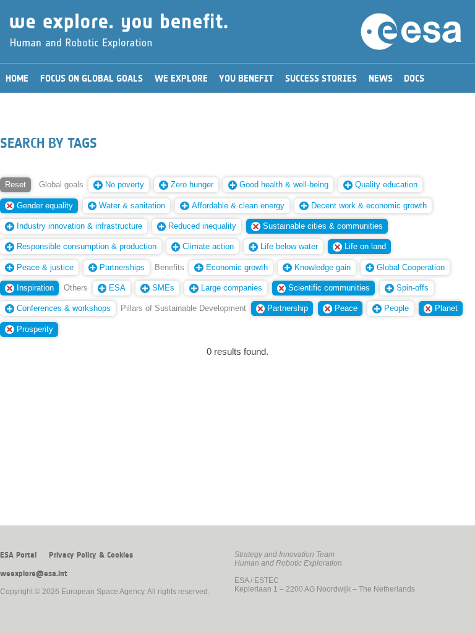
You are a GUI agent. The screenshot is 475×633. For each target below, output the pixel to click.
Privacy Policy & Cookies (91, 555)
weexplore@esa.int (33, 574)
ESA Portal (18, 555)
